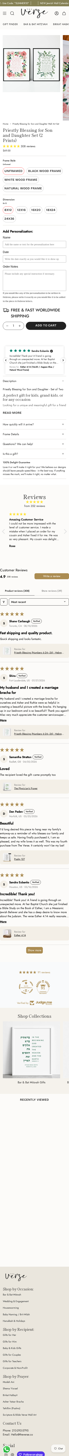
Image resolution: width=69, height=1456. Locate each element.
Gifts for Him (10, 1341)
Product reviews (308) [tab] (17, 591)
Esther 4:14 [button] (20, 935)
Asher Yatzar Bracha (13, 1401)
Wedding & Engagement (15, 1301)
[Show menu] (4, 13)
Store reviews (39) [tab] (52, 591)
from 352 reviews (34, 506)
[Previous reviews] (6, 360)
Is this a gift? (10, 454)
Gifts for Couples (12, 1355)
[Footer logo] (16, 1277)
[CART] (64, 13)
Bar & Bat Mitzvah (12, 1294)
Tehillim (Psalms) (11, 1408)
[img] (34, 502)
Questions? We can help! (18, 444)
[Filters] (3, 602)
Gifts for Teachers (12, 1361)
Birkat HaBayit (10, 1395)
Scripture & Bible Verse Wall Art (19, 1415)
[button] (12, 146)
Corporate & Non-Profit (15, 1368)
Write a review (51, 576)
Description (9, 381)
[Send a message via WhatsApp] (7, 1449)
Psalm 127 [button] (19, 859)
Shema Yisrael (10, 1388)
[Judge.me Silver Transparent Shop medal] (26, 987)
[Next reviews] (63, 360)
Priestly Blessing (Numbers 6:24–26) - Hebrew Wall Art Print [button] (38, 652)
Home (5, 123)
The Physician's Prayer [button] (26, 788)
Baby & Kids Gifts (12, 1348)
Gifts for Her (9, 1335)
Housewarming (11, 1307)
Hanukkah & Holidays (14, 1321)
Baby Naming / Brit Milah (16, 1314)
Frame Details (11, 434)
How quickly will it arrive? (18, 424)
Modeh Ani (8, 1382)
